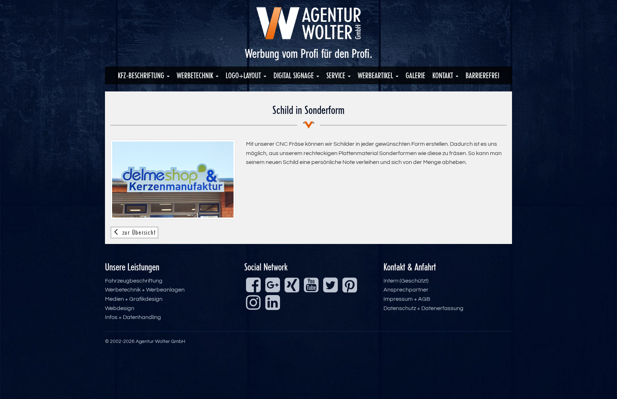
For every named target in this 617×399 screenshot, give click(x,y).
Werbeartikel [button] (376, 75)
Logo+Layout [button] (244, 75)
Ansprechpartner (405, 290)
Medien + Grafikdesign (133, 299)
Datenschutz (399, 308)
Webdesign (119, 308)
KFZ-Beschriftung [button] (142, 75)
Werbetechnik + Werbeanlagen (145, 290)
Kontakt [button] (443, 75)
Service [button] (336, 75)
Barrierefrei (482, 75)
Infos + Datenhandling (133, 317)
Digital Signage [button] (295, 75)
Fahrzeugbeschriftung (133, 281)
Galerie (415, 75)
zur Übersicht (138, 232)
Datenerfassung (442, 308)
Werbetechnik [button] (196, 75)
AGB (424, 299)
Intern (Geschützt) (405, 281)
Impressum (398, 299)
